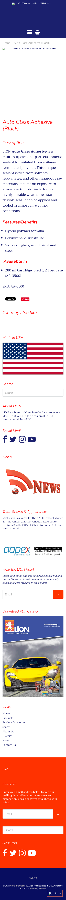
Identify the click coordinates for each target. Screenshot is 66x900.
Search (6, 727)
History (7, 736)
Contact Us (9, 745)
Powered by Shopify (36, 888)
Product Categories (14, 722)
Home (6, 42)
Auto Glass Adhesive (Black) (32, 42)
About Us (8, 731)
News (6, 740)
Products (8, 718)
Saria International (18, 885)
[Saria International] (33, 14)
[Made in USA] (33, 482)
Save (27, 299)
